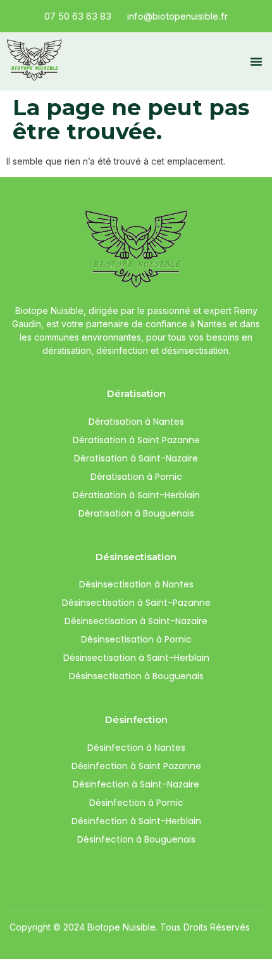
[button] (256, 61)
